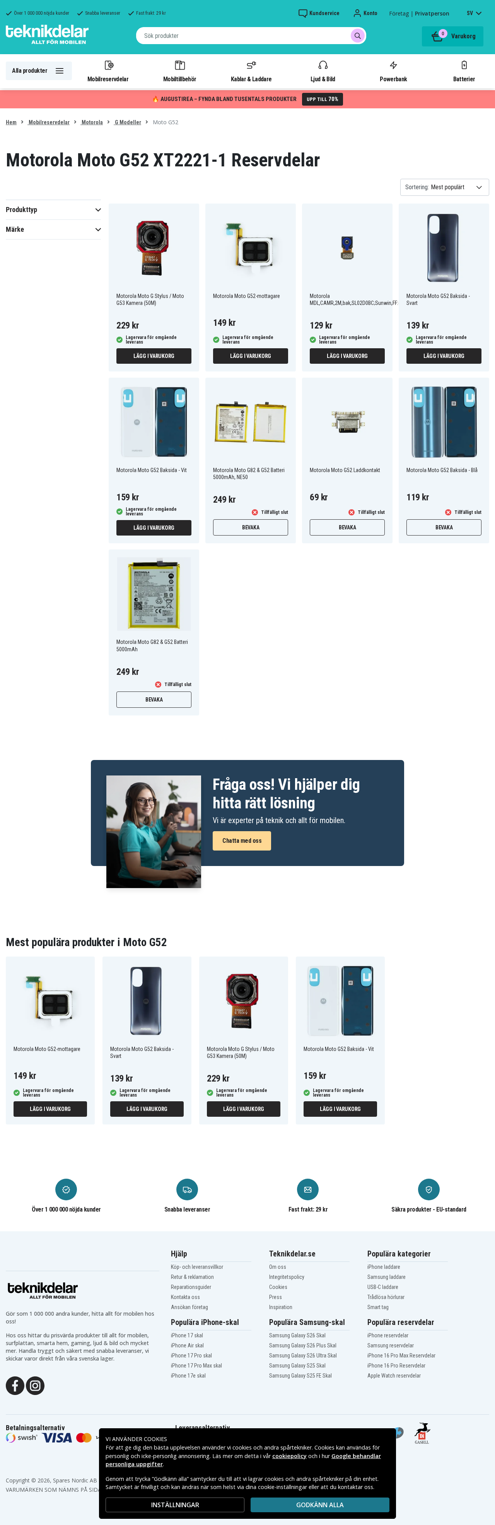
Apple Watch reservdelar (394, 1376)
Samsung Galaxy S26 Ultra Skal (303, 1355)
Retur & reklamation (192, 1277)
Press (275, 1297)
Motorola (91, 122)
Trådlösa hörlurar (386, 1297)
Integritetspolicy (286, 1277)
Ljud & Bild (323, 78)
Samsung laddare (386, 1277)
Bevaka (250, 527)
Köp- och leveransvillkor (197, 1267)
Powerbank (393, 78)
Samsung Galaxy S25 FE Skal (300, 1376)
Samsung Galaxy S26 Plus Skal (302, 1345)
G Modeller (127, 122)
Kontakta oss (185, 1297)
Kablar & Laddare (251, 78)
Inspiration (280, 1307)
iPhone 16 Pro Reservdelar (396, 1365)
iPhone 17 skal (187, 1335)
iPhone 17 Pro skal (191, 1355)
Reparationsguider (191, 1287)
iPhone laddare (383, 1267)
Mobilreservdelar (107, 78)
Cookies (278, 1287)
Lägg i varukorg (153, 356)
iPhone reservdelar (387, 1335)
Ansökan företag (189, 1307)
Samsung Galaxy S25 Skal (297, 1365)
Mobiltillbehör (179, 78)
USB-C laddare (382, 1287)
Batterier (464, 78)
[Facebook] (15, 1385)
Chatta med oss (241, 840)
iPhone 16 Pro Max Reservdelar (401, 1355)
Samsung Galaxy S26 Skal (297, 1335)
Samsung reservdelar (390, 1345)
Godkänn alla (320, 1505)
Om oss (277, 1267)
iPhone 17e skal (188, 1376)
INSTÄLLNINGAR (175, 1505)
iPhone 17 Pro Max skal (196, 1365)
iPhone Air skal (187, 1345)
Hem (11, 122)
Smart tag (378, 1307)
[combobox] (251, 35)
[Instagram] (35, 1385)
